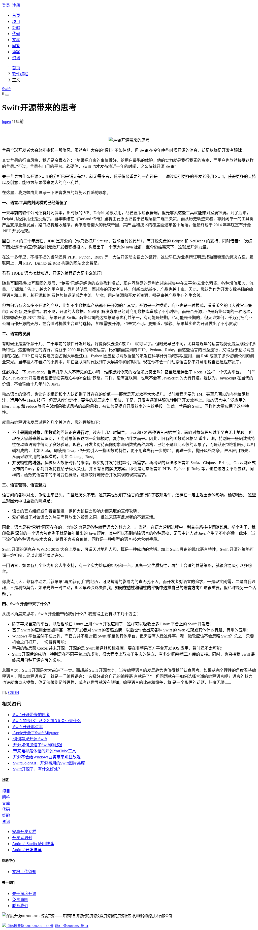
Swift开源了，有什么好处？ (37, 769)
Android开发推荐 (27, 850)
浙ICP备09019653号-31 (71, 926)
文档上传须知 (24, 872)
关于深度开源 (24, 893)
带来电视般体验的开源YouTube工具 (44, 751)
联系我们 (20, 906)
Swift (6, 89)
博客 (16, 52)
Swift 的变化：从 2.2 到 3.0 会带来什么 (46, 721)
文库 (16, 40)
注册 (16, 5)
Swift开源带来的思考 (31, 715)
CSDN (13, 692)
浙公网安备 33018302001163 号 (29, 926)
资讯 (16, 58)
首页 (16, 15)
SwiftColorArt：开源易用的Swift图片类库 (48, 763)
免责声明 (20, 899)
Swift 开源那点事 (27, 727)
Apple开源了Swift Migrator (35, 733)
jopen (6, 121)
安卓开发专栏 (24, 831)
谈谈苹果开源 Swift (29, 739)
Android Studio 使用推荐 (33, 844)
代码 (16, 33)
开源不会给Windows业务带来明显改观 (46, 757)
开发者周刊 (22, 838)
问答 (16, 46)
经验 (16, 27)
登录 (6, 5)
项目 (16, 21)
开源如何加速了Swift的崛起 (37, 745)
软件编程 (20, 74)
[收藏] (7, 94)
